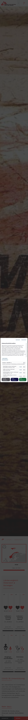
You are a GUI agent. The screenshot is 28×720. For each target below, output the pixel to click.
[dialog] (14, 360)
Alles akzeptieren (22, 379)
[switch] (24, 363)
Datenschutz (23, 339)
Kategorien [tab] (4, 358)
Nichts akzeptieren (14, 379)
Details (21, 366)
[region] (14, 359)
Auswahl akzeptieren (5, 379)
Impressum (18, 339)
